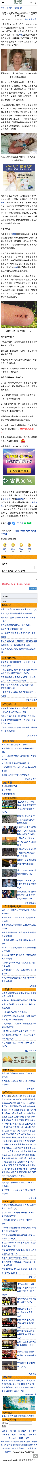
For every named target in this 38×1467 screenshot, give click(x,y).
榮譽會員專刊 (10, 741)
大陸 (12, 1144)
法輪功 (20, 1148)
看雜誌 (34, 1441)
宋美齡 (7, 1169)
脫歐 (25, 1131)
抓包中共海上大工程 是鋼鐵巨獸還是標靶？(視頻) (26, 1323)
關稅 (22, 1117)
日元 (33, 1134)
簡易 (18, 1380)
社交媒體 (5, 1131)
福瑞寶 (16, 1445)
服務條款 (32, 1431)
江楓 (31, 1387)
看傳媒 (10, 1445)
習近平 (19, 1103)
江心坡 (11, 1155)
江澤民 (28, 1120)
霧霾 (19, 1144)
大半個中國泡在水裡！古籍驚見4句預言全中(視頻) (26, 1334)
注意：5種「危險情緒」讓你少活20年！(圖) (19, 609)
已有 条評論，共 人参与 (13, 571)
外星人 (9, 1176)
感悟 (25, 1172)
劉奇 (23, 1169)
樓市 (14, 1137)
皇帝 (32, 1169)
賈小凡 (23, 1380)
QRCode (20, 523)
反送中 (22, 1124)
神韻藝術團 (18, 1441)
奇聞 (3, 1176)
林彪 (19, 1169)
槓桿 (3, 1134)
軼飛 (6, 1384)
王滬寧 (22, 1120)
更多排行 (32, 1277)
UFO (24, 1113)
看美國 (9, 8)
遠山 (10, 1384)
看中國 (20, 1127)
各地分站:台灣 (8, 1448)
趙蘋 (8, 1387)
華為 (33, 1113)
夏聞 (14, 1384)
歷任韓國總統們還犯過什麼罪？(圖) (16, 625)
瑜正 (27, 1387)
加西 (34, 1448)
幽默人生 (14, 1172)
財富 (23, 1137)
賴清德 (29, 1096)
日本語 (31, 1452)
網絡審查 (27, 1148)
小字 (34, 19)
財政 (18, 1137)
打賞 (24, 19)
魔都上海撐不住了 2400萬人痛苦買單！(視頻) (25, 1312)
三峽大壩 (8, 1106)
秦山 (12, 1387)
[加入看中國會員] (19, 475)
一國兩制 (27, 1127)
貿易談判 (10, 1120)
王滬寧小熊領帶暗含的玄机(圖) (15, 1258)
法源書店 (27, 1441)
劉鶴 (16, 1120)
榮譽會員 (6, 499)
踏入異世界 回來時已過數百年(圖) (16, 763)
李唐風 (28, 1384)
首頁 (3, 8)
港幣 (3, 1137)
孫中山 (28, 1165)
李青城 (22, 1387)
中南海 (7, 1124)
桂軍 (19, 1165)
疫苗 (16, 267)
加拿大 (20, 1131)
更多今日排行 (30, 1051)
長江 (20, 1106)
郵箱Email (5, 1423)
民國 (14, 1165)
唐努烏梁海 (22, 1151)
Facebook (12, 1438)
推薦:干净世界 (7, 1441)
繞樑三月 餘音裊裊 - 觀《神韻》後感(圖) (18, 716)
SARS (16, 1155)
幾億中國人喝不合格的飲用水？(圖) (16, 645)
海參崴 (32, 1137)
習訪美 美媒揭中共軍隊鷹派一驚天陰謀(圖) (19, 641)
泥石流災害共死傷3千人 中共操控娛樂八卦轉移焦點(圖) (26, 819)
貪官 (27, 1124)
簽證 (10, 1162)
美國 (14, 234)
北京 (14, 1141)
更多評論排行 (31, 700)
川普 (24, 1096)
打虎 (10, 1127)
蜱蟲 (21, 35)
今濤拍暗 (11, 1380)
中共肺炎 (5, 1096)
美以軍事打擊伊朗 (9, 786)
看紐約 (3, 1445)
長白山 (31, 1151)
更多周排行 (31, 1089)
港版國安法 (24, 1110)
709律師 (9, 1148)
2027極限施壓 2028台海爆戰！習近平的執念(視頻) (26, 1355)
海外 (33, 1162)
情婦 (31, 1124)
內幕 (12, 1124)
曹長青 (17, 1391)
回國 (14, 1162)
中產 (27, 1137)
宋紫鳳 (4, 1380)
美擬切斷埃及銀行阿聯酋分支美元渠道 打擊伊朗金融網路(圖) (26, 895)
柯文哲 (11, 1113)
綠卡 (23, 1162)
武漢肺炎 (17, 1096)
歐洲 (30, 1448)
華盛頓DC (23, 1448)
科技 (24, 1416)
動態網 (30, 1445)
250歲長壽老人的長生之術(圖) (14, 1012)
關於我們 (22, 1431)
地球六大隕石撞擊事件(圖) (12, 629)
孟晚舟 (17, 1117)
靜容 (16, 1387)
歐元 (29, 1134)
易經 (8, 1172)
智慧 (21, 1172)
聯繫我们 (22, 1434)
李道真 (29, 1380)
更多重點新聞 (30, 903)
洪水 (24, 1106)
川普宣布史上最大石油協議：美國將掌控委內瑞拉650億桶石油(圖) (26, 830)
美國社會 (18, 8)
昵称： (5, 564)
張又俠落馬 (6, 790)
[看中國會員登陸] (19, 480)
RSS (27, 1438)
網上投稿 (32, 1434)
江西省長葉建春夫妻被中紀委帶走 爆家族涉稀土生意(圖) (26, 852)
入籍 (19, 1162)
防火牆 (33, 1144)
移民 (21, 1158)
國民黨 (30, 1099)
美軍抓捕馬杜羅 (8, 794)
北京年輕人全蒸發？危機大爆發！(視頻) (18, 1031)
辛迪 (22, 1391)
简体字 (8, 1452)
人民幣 (17, 1134)
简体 (31, 2)
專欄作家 (7, 1377)
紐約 (16, 1448)
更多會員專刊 (30, 779)
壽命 (14, 1176)
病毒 (3, 202)
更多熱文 (32, 1198)
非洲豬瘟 (5, 1144)
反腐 (6, 1127)
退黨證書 (23, 1445)
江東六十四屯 (11, 1151)
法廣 (33, 1127)
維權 (3, 1148)
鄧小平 (13, 1169)
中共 (29, 1113)
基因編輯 (25, 1144)
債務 (34, 1131)
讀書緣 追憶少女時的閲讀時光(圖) (16, 775)
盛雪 (3, 1387)
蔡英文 (9, 1141)
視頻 (5, 1280)
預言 (34, 1172)
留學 (30, 1158)
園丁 (34, 1384)
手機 (29, 1172)
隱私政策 (5, 1434)
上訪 (15, 1148)
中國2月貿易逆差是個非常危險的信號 (16, 613)
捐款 (14, 1434)
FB (11, 1131)
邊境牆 (27, 1117)
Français (16, 1452)
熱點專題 (7, 782)
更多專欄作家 (30, 1394)
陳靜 (23, 1384)
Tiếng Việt (24, 1452)
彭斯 (33, 1117)
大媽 (24, 1141)
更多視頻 (32, 1374)
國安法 (7, 1103)
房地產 (9, 1137)
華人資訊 (13, 1416)
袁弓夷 (30, 1106)
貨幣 (12, 1134)
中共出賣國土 (13, 1110)
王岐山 (11, 1117)
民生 (28, 1162)
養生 (23, 1176)
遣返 (6, 1162)
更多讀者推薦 (31, 735)
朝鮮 (14, 1131)
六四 (32, 1110)
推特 (21, 1438)
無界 (35, 1445)
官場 (14, 1127)
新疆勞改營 (24, 1155)
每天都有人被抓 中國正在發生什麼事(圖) (19, 1000)
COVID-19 (14, 1099)
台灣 (3, 1141)
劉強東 (19, 1141)
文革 (18, 1176)
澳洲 (10, 1165)
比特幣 (23, 1134)
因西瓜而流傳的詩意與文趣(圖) (15, 744)
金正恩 (4, 1117)
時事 (20, 1416)
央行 (29, 1131)
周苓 (19, 1384)
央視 (13, 1158)
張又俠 (25, 1103)
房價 (29, 1141)
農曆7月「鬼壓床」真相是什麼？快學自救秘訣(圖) (26, 884)
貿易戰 (13, 1103)
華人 (17, 1158)
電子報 (13, 1431)
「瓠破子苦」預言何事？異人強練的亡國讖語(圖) (26, 841)
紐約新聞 (30, 1416)
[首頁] (18, 3)
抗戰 (23, 1165)
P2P (15, 1144)
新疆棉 (15, 1106)
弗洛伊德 (18, 1113)
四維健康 (10, 1391)
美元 (8, 1134)
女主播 (7, 1158)
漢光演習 (23, 1099)
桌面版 (4, 1431)
